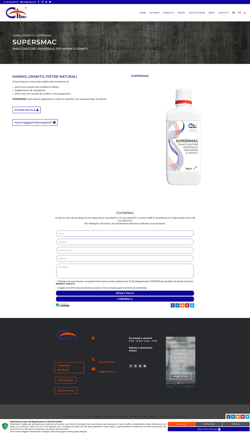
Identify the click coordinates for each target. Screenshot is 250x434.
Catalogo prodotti (64, 367)
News (212, 13)
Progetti (28, 35)
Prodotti (168, 13)
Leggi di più (180, 376)
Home (143, 13)
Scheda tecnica (25, 109)
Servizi (181, 13)
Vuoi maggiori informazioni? (33, 122)
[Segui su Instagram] (135, 366)
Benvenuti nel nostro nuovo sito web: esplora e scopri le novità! (180, 352)
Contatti (223, 13)
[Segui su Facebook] (131, 366)
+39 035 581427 (106, 362)
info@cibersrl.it (106, 371)
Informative (65, 380)
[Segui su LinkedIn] (140, 366)
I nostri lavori (197, 13)
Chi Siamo (154, 13)
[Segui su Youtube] (145, 366)
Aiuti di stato (66, 390)
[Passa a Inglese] (233, 16)
